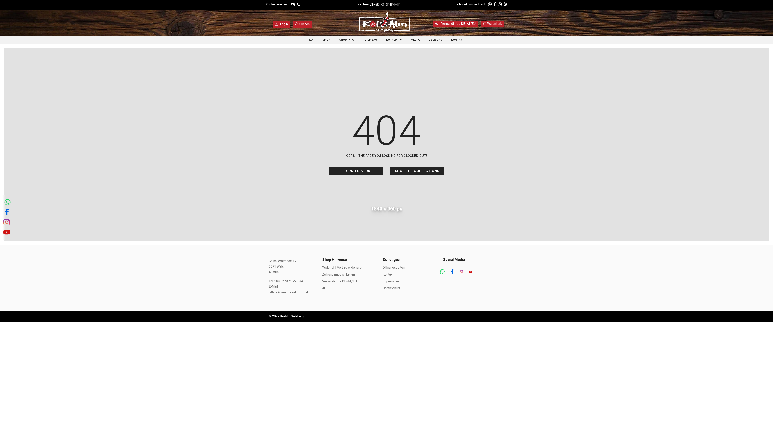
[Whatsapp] (442, 272)
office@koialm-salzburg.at (288, 292)
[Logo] (384, 22)
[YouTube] (470, 272)
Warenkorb (494, 24)
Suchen (304, 24)
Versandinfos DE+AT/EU (458, 24)
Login (283, 24)
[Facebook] (452, 272)
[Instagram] (461, 272)
